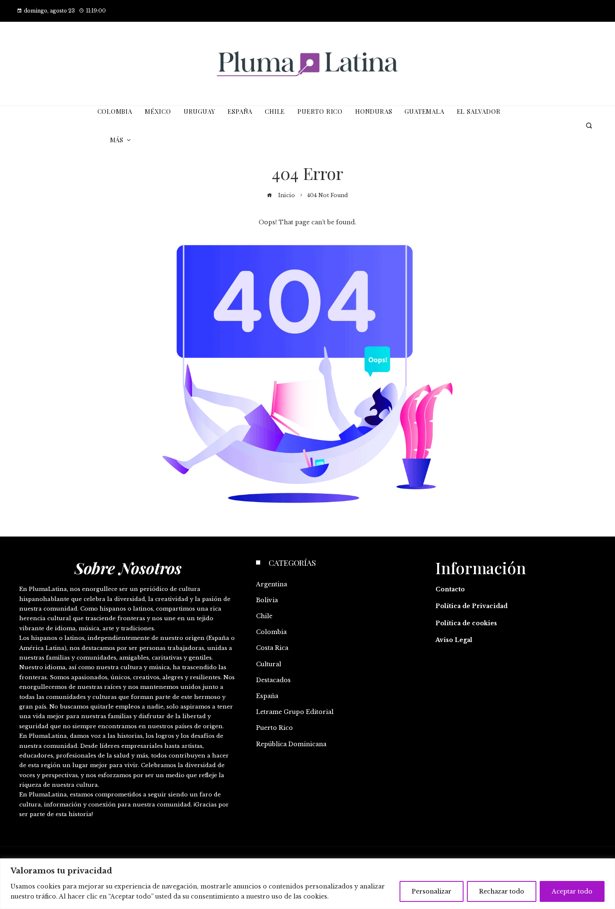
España (267, 696)
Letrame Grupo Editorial (294, 712)
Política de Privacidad (471, 606)
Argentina (271, 584)
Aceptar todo (572, 891)
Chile (264, 616)
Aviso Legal (454, 640)
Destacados (273, 680)
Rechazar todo (501, 891)
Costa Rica (272, 648)
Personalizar (431, 891)
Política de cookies (466, 623)
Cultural (268, 664)
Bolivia (267, 600)
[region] (307, 883)
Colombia (271, 632)
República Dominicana (291, 744)
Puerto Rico (274, 728)
